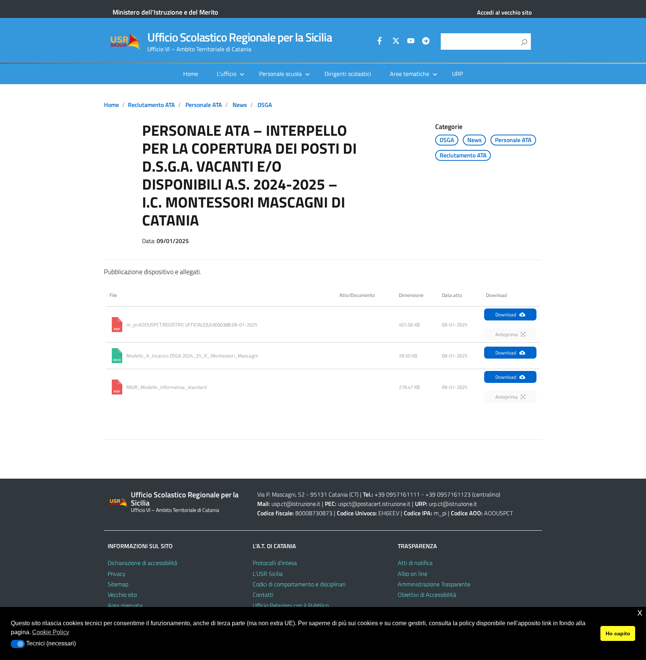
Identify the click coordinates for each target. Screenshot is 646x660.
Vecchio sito (122, 594)
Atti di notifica (415, 562)
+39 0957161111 (397, 494)
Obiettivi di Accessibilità (427, 594)
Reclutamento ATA (151, 104)
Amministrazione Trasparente (434, 584)
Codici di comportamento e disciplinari (299, 584)
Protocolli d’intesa (275, 562)
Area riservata (125, 605)
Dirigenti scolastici (347, 73)
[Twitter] (396, 42)
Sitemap (118, 584)
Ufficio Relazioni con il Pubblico (291, 605)
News (240, 104)
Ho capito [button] (618, 633)
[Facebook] (381, 42)
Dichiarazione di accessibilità (142, 562)
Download (505, 314)
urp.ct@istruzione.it (453, 503)
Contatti (263, 594)
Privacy (117, 573)
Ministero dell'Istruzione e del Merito (165, 12)
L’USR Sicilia (268, 573)
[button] (18, 644)
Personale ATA (203, 104)
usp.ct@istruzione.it (295, 503)
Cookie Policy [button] (50, 632)
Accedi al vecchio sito (504, 12)
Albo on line (412, 573)
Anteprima (506, 334)
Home (190, 73)
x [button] (639, 612)
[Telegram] (426, 42)
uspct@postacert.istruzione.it (374, 503)
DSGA (265, 104)
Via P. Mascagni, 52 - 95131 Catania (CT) (308, 494)
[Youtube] (411, 42)
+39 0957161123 (448, 494)
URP (457, 73)
